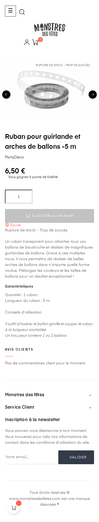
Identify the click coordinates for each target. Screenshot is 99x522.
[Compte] (26, 43)
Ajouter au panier (52, 216)
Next (93, 94)
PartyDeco (14, 157)
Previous (6, 94)
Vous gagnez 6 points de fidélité (32, 177)
